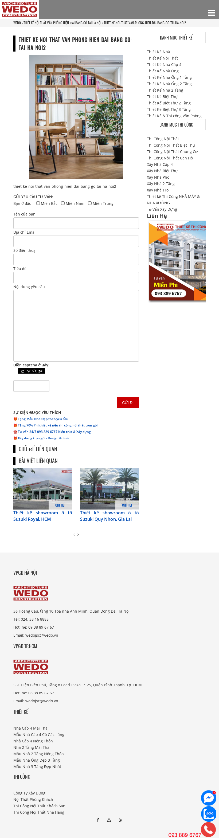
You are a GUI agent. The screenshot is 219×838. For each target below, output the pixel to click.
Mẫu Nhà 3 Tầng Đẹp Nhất (37, 766)
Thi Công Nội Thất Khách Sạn (39, 805)
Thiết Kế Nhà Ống (163, 70)
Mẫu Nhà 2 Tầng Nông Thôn (38, 753)
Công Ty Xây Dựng (29, 793)
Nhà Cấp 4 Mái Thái (31, 728)
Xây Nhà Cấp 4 (160, 164)
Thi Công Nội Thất (163, 138)
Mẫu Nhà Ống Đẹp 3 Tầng (36, 760)
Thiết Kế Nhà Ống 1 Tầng (169, 77)
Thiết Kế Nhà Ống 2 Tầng (169, 83)
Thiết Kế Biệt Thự (162, 96)
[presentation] (74, 534)
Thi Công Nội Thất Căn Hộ (170, 157)
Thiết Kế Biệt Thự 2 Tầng (169, 102)
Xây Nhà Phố (158, 177)
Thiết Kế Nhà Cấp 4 (164, 64)
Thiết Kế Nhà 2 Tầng (165, 90)
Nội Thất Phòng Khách (33, 799)
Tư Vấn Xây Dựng (162, 209)
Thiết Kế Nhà (158, 51)
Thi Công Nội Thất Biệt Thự (171, 145)
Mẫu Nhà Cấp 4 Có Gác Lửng (38, 734)
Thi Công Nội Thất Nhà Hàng (38, 812)
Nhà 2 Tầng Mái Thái (31, 747)
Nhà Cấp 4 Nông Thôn (33, 740)
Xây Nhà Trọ (158, 190)
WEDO (17, 22)
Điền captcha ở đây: (31, 364)
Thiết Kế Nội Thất (162, 58)
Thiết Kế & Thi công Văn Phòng (174, 115)
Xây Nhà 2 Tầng (161, 183)
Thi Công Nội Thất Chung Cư (172, 151)
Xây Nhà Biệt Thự (162, 170)
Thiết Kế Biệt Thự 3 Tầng (169, 109)
